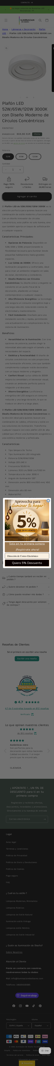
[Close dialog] (48, 500)
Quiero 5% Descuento (27, 563)
